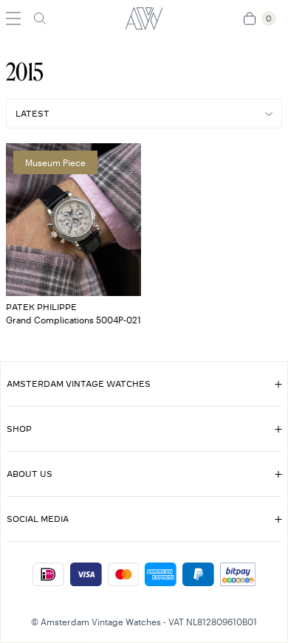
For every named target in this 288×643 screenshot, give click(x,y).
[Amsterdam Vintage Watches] (144, 18)
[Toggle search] (39, 18)
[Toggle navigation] (13, 18)
